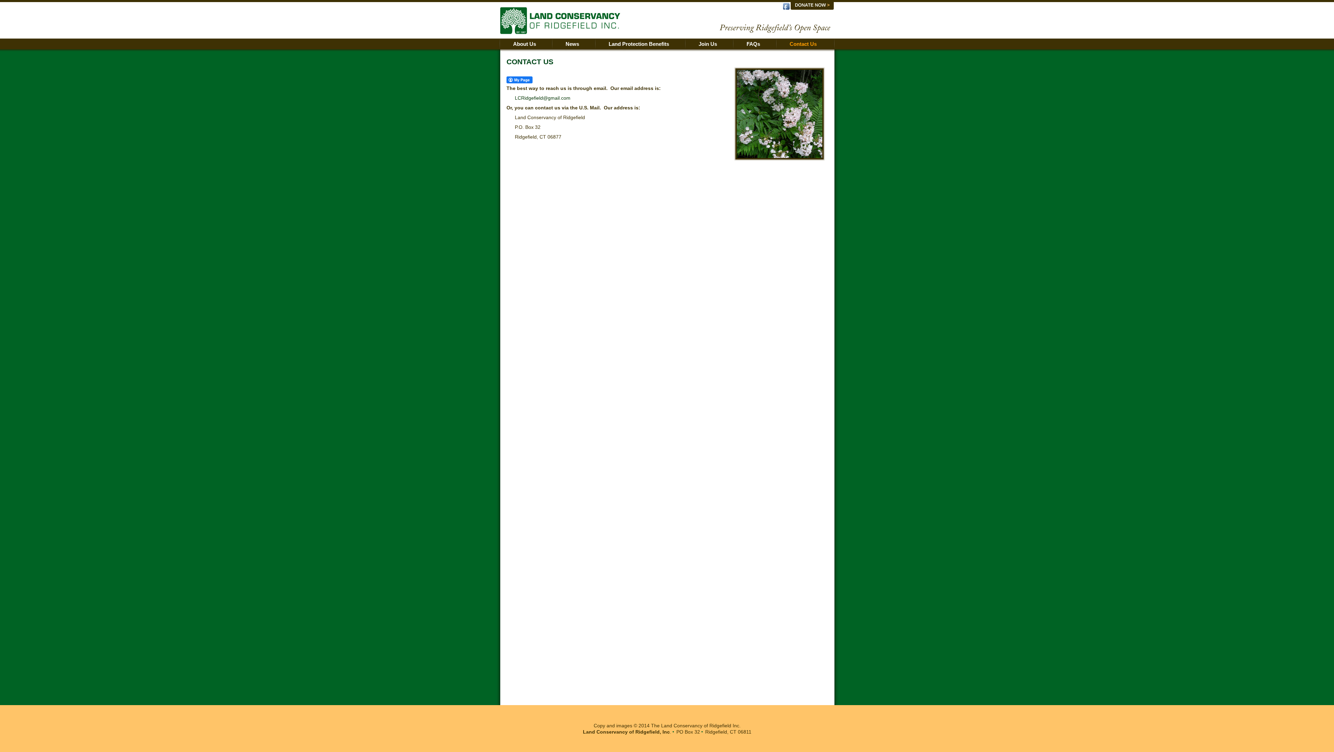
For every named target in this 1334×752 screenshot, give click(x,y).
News (572, 44)
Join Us (708, 44)
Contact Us (803, 44)
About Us (524, 44)
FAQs (753, 44)
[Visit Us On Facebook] (786, 9)
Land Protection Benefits (639, 44)
